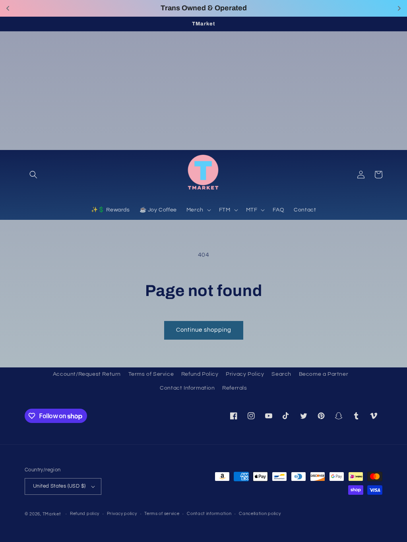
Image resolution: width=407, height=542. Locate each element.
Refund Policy (200, 374)
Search (281, 374)
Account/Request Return (87, 374)
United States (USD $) (59, 486)
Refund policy (84, 513)
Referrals (234, 388)
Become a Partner (324, 374)
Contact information (209, 513)
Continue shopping (203, 330)
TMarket (52, 514)
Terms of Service (151, 374)
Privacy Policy (245, 374)
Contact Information (187, 388)
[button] (33, 174)
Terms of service (161, 513)
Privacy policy (122, 513)
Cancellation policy (260, 513)
